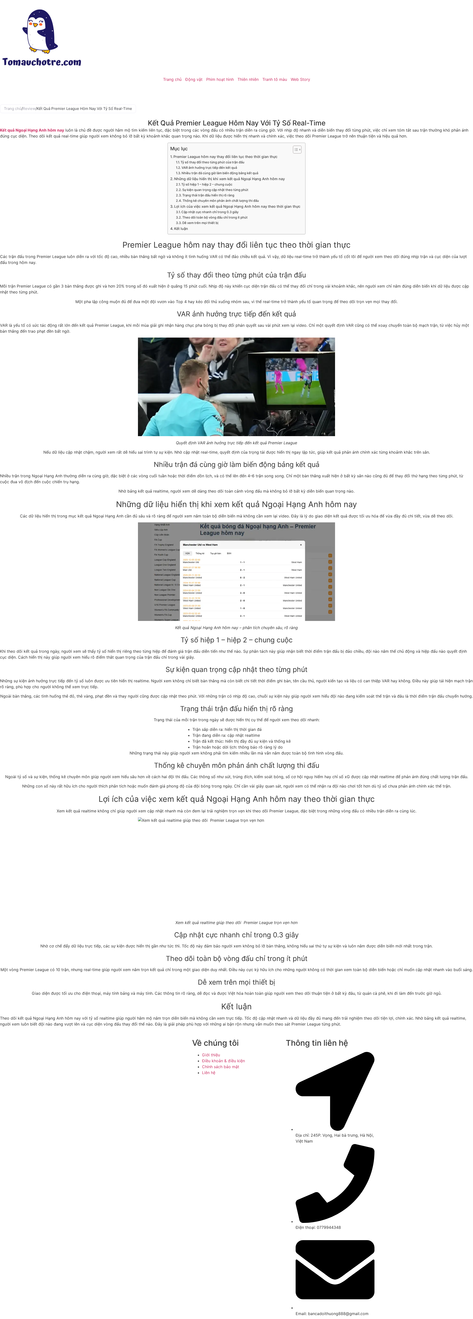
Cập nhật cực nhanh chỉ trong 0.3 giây (209, 212)
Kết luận (181, 228)
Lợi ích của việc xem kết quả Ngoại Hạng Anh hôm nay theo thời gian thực (237, 206)
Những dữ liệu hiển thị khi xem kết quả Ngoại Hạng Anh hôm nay (229, 179)
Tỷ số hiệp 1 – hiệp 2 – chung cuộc (206, 184)
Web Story (300, 79)
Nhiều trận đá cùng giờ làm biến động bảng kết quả (220, 173)
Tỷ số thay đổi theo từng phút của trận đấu (212, 162)
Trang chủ (172, 79)
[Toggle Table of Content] (294, 149)
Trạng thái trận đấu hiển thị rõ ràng (208, 195)
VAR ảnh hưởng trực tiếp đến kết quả (209, 168)
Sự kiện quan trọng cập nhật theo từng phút (215, 190)
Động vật (194, 79)
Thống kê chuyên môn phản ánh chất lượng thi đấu (221, 201)
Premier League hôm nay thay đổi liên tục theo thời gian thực (225, 156)
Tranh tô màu (274, 79)
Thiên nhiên (248, 79)
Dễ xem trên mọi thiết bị (200, 223)
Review (29, 108)
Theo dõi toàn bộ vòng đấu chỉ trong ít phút (215, 217)
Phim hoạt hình (220, 79)
